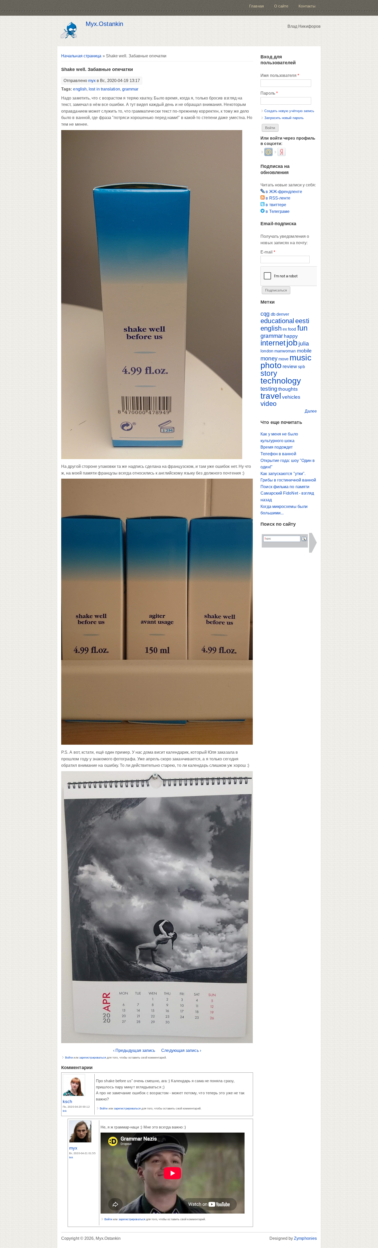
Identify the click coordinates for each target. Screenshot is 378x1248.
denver (282, 314)
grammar (130, 89)
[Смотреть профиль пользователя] (74, 1094)
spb (301, 367)
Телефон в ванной (278, 454)
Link (65, 1110)
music (300, 357)
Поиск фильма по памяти (284, 487)
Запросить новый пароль (284, 118)
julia (304, 343)
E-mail (267, 252)
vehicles (291, 397)
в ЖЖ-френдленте (283, 191)
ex (285, 329)
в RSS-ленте (277, 198)
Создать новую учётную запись (289, 111)
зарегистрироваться (92, 1057)
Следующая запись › (181, 1050)
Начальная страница (81, 56)
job (292, 342)
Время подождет (276, 447)
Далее (311, 411)
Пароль (269, 93)
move (283, 359)
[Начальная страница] (70, 31)
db (273, 314)
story (268, 373)
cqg (264, 314)
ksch (67, 1101)
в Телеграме (277, 211)
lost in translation (104, 89)
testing (268, 389)
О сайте (281, 6)
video (268, 403)
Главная (256, 6)
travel (270, 395)
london (266, 351)
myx (92, 80)
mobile (304, 350)
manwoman (285, 351)
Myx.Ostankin (104, 24)
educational (277, 320)
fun (302, 328)
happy (291, 336)
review (290, 366)
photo (270, 365)
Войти (69, 1057)
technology (280, 380)
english (80, 89)
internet (272, 343)
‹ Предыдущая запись (134, 1050)
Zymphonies (305, 1238)
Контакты (307, 6)
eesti (302, 320)
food (292, 329)
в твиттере (275, 205)
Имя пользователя (279, 75)
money (268, 358)
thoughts (288, 389)
